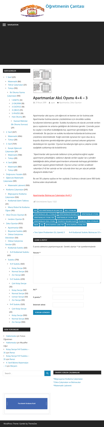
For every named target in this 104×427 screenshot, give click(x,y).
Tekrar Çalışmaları (15, 85)
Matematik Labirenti (16, 185)
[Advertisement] (52, 47)
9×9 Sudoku (15, 304)
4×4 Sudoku (15, 264)
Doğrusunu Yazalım (14, 174)
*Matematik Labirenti (62, 385)
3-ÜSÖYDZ (16, 107)
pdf (42, 225)
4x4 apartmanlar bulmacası (50, 210)
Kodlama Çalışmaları (14, 189)
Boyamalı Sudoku (15, 231)
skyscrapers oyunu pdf (76, 225)
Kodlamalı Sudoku (15, 248)
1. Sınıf (8, 77)
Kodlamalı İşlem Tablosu (18, 200)
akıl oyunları (70, 210)
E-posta (37, 297)
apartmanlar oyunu (90, 214)
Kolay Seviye (17, 268)
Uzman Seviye (18, 297)
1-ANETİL (15, 100)
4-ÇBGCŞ (16, 110)
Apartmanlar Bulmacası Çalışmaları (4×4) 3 (52, 195)
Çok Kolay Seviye (19, 283)
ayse (53, 102)
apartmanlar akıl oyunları (45, 214)
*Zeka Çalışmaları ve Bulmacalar (67, 382)
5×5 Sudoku (15, 279)
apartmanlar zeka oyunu (44, 221)
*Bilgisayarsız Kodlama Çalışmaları (68, 379)
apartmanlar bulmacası (69, 214)
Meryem (13, 366)
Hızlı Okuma (17, 117)
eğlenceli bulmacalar (66, 221)
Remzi (12, 352)
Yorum (36, 252)
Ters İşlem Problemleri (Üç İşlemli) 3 (49, 232)
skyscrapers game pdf (55, 225)
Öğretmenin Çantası (65, 6)
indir (36, 225)
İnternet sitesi (39, 304)
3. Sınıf (9, 144)
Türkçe (11, 88)
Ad (35, 289)
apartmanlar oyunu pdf (44, 218)
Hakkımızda (11, 336)
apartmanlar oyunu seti (66, 218)
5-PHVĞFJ (16, 113)
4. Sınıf (9, 162)
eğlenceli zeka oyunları (88, 221)
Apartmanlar (64, 102)
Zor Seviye (16, 275)
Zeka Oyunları (76, 102)
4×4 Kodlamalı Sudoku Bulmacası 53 (84, 232)
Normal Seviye (18, 271)
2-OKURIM (16, 103)
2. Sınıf (9, 132)
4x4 (35, 210)
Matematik (12, 81)
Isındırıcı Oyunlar (15, 219)
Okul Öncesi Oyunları (15, 215)
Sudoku (11, 259)
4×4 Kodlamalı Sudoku (19, 252)
